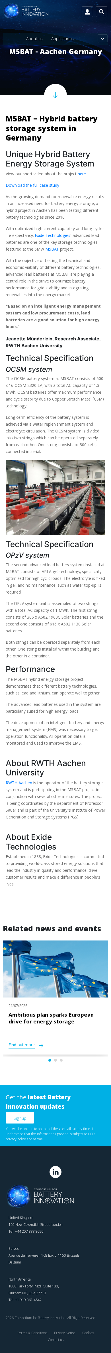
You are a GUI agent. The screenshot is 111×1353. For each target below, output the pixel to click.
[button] (49, 1060)
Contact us (55, 1339)
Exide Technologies (52, 236)
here (82, 174)
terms (37, 1139)
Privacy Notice (64, 1332)
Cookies (88, 1332)
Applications (62, 38)
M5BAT (52, 249)
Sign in (87, 11)
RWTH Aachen (19, 783)
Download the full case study (32, 185)
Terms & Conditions (32, 1332)
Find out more (22, 1045)
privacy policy (16, 1139)
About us (34, 38)
